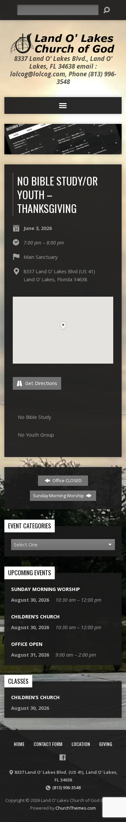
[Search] (106, 10)
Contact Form (48, 743)
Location (81, 743)
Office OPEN (26, 644)
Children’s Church (35, 616)
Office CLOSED (66, 480)
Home (19, 743)
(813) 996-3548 (66, 787)
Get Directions (40, 383)
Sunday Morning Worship (59, 496)
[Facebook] (62, 757)
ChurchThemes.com (75, 808)
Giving (105, 743)
